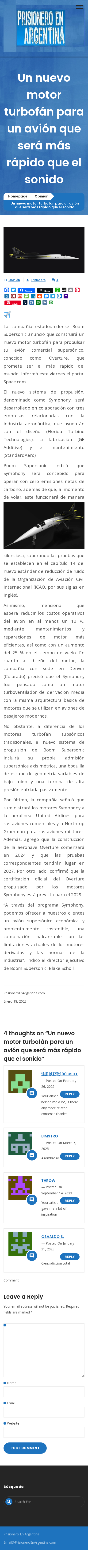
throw (48, 1180)
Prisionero (38, 280)
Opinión (41, 196)
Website (13, 1423)
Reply (70, 1094)
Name (11, 1383)
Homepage (17, 196)
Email (11, 1403)
